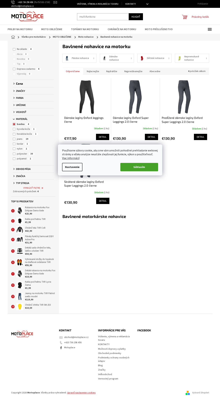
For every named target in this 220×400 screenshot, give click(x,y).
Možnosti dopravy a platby (112, 349)
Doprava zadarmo (28, 69)
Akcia (21, 54)
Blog (100, 365)
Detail (102, 136)
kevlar (22, 144)
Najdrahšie (111, 71)
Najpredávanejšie (133, 71)
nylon (22, 149)
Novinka (23, 59)
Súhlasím (139, 167)
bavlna (23, 124)
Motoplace (69, 347)
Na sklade (24, 49)
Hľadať (135, 16)
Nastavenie (72, 167)
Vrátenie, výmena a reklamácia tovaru (97, 4)
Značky (102, 370)
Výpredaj (23, 74)
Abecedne (155, 71)
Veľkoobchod (105, 374)
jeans (22, 139)
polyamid (24, 158)
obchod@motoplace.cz (76, 337)
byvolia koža (25, 129)
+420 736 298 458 (73, 342)
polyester (25, 154)
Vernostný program (108, 378)
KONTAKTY (130, 4)
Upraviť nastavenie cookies (81, 392)
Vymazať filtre (31, 188)
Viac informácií (70, 158)
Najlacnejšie (93, 71)
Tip (20, 64)
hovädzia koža (26, 134)
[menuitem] (22, 29)
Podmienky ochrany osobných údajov (113, 359)
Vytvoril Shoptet (200, 393)
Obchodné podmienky (109, 353)
